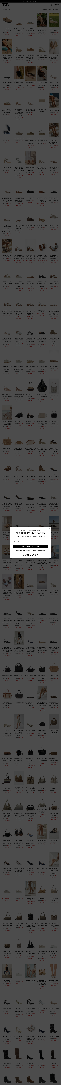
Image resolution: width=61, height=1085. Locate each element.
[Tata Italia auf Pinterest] (30, 555)
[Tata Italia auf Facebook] (23, 555)
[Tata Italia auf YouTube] (38, 555)
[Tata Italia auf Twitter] (35, 555)
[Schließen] (49, 528)
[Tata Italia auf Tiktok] (33, 555)
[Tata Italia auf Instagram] (26, 555)
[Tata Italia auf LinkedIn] (28, 555)
